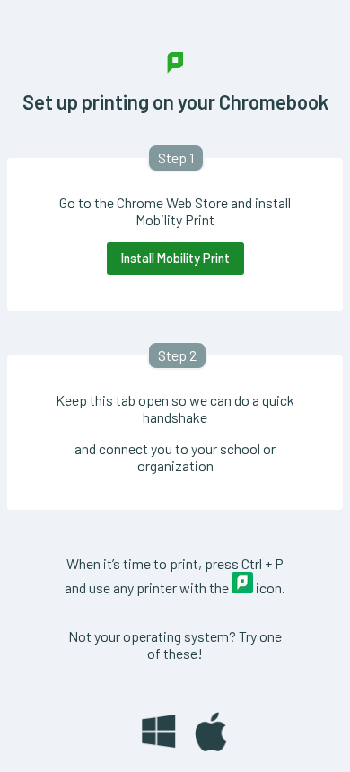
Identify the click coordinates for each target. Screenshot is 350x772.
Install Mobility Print (175, 258)
